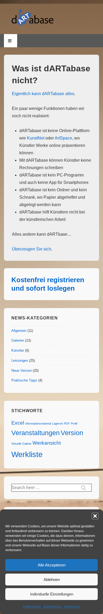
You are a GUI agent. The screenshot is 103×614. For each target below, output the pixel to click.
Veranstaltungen (35, 432)
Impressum (72, 606)
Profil (74, 423)
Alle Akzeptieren (51, 565)
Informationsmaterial (38, 423)
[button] (95, 516)
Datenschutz (32, 606)
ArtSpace (63, 138)
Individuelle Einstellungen (51, 594)
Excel (17, 423)
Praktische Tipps (24, 380)
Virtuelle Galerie (21, 443)
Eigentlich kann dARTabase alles (43, 93)
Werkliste (27, 454)
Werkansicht (46, 443)
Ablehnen (52, 579)
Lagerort (57, 423)
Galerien (17, 340)
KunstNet (35, 138)
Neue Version (21, 371)
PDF (67, 423)
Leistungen (19, 360)
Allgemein (18, 331)
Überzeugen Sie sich (31, 249)
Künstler (17, 350)
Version (72, 432)
